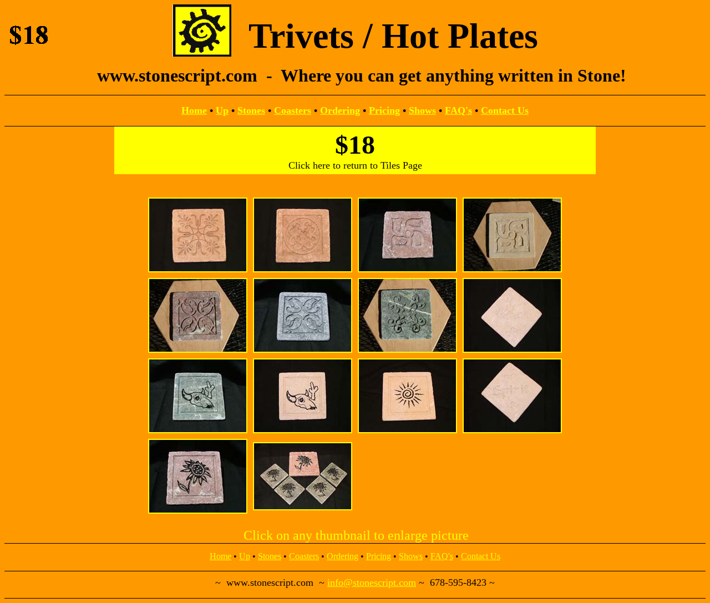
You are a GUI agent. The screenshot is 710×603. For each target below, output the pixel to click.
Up (222, 110)
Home (194, 110)
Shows (422, 110)
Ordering (340, 110)
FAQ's (458, 110)
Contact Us (505, 110)
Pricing (384, 110)
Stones (251, 110)
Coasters (292, 110)
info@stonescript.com (371, 582)
